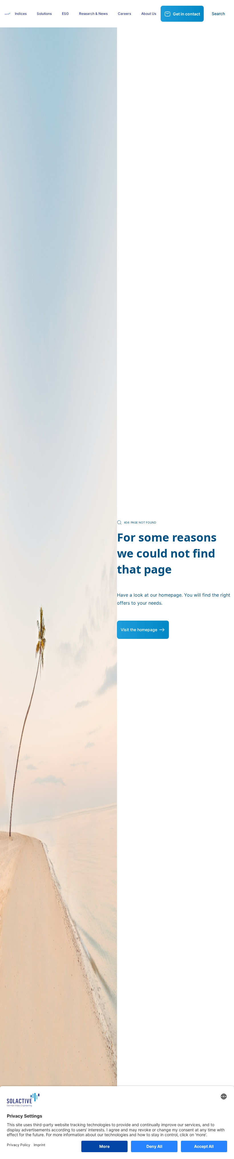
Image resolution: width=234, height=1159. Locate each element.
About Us (148, 13)
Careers (124, 13)
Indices (21, 13)
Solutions (44, 13)
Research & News (93, 13)
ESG (65, 13)
